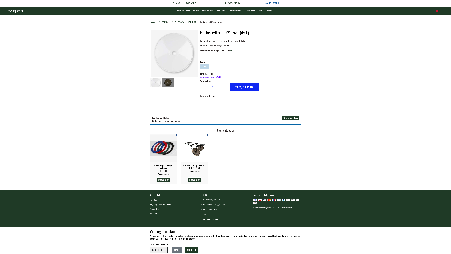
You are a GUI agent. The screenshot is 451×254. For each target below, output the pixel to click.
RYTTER (196, 10)
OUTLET (261, 10)
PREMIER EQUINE (249, 10)
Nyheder (180, 10)
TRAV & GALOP (221, 10)
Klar (204, 66)
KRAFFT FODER (235, 10)
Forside (152, 22)
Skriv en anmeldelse (290, 118)
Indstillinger (158, 250)
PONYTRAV (172, 22)
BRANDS (270, 10)
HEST (188, 10)
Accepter (191, 250)
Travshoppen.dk (15, 10)
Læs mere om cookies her (159, 244)
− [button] (202, 87)
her (231, 50)
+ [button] (223, 87)
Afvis (176, 250)
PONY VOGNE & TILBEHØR (187, 22)
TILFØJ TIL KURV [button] (244, 87)
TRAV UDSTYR (162, 22)
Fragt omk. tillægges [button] (205, 81)
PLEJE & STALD (207, 10)
